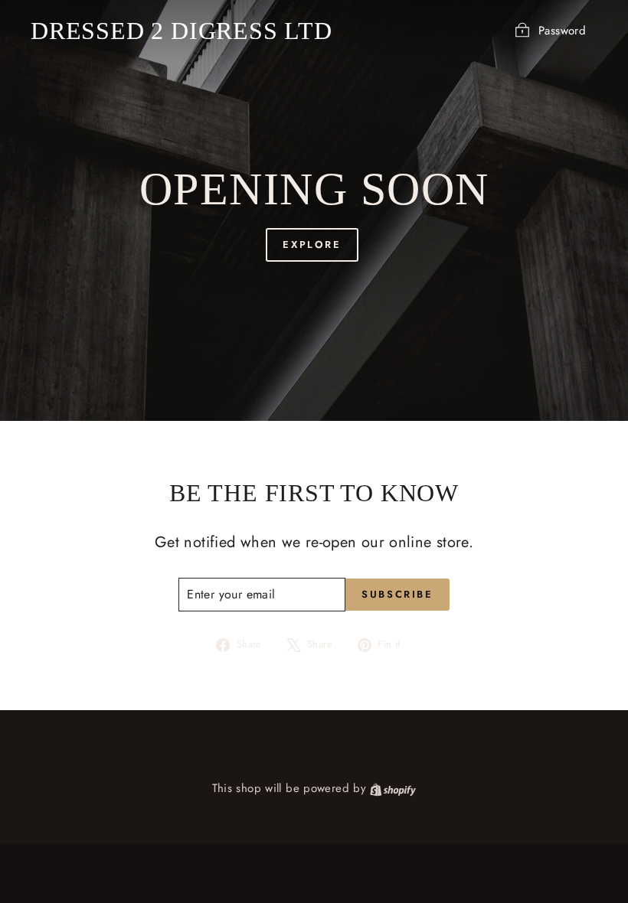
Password (562, 30)
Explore (312, 244)
